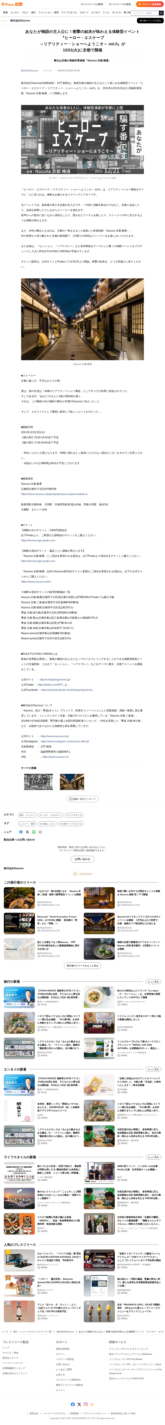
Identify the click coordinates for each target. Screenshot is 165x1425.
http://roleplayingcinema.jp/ (55, 679)
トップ (4, 1331)
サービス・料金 (10, 1352)
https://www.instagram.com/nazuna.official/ (65, 741)
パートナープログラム (54, 1413)
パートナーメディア (13, 1363)
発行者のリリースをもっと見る (82, 965)
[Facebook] (21, 832)
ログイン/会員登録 (151, 4)
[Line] (33, 832)
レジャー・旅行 (27, 823)
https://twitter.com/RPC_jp (52, 684)
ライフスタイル (69, 12)
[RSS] (92, 1404)
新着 (5, 12)
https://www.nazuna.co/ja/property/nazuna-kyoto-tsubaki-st (54, 494)
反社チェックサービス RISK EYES (126, 1378)
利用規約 (74, 1413)
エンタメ (14, 12)
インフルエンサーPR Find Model (125, 1359)
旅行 (33, 12)
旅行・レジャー (27, 815)
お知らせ (60, 1374)
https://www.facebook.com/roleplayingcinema (66, 690)
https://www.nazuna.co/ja (54, 736)
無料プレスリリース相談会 (69, 1385)
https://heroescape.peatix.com (38, 540)
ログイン (60, 1354)
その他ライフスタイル (70, 823)
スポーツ (84, 12)
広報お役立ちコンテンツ (15, 1373)
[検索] (161, 13)
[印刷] (40, 832)
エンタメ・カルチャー (50, 815)
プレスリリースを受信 (119, 4)
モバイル (116, 12)
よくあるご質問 (64, 1369)
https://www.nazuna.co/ (55, 756)
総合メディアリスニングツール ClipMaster (130, 1354)
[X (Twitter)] (27, 832)
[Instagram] (86, 1404)
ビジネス (95, 12)
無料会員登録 (62, 1349)
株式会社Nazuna (29, 70)
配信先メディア (10, 1358)
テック (106, 12)
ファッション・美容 (48, 12)
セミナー (60, 1390)
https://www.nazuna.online (36, 581)
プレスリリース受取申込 (68, 1379)
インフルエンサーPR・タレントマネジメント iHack (135, 1364)
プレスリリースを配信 (91, 4)
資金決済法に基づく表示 (123, 1413)
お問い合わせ (82, 859)
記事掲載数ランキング (14, 1368)
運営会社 (34, 1413)
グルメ (25, 12)
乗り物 (127, 12)
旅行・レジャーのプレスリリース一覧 (32, 1331)
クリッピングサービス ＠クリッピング (128, 1349)
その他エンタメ (47, 823)
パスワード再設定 (65, 1359)
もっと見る (153, 981)
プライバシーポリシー (95, 1413)
